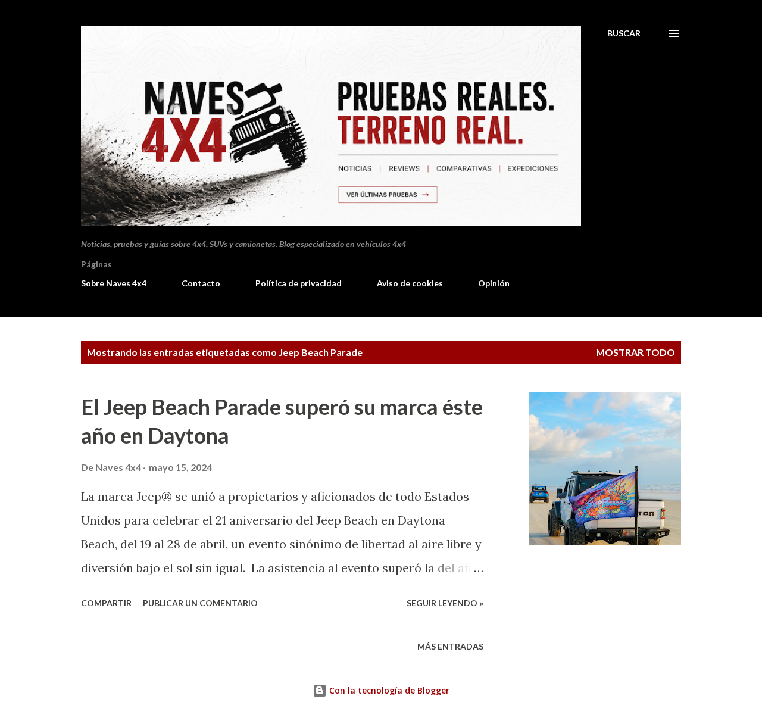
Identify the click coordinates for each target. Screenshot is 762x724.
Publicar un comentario (200, 603)
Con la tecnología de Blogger (388, 690)
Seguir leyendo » (445, 603)
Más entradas (450, 646)
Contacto (201, 283)
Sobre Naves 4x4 (113, 283)
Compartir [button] (106, 603)
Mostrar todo (635, 352)
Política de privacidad (298, 283)
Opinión (494, 283)
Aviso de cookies (410, 283)
